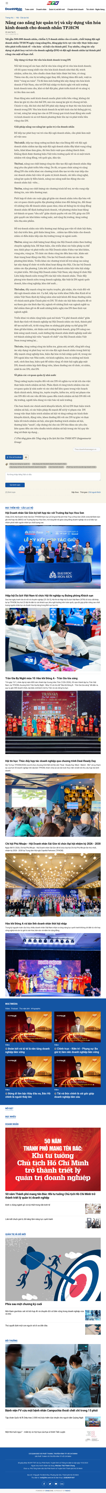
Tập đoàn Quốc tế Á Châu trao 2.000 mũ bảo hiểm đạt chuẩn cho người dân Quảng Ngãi (44, 1417)
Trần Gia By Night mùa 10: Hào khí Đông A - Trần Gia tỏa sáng (41, 678)
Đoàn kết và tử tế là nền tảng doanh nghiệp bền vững (27, 1050)
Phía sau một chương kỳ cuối (23, 1304)
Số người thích (95, 492)
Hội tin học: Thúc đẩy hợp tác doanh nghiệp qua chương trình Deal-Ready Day (50, 761)
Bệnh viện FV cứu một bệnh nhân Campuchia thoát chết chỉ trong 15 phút (51, 1410)
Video (7, 1009)
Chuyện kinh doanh (75, 9)
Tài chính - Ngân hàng (95, 9)
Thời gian (84, 492)
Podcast (14, 1009)
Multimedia (11, 1003)
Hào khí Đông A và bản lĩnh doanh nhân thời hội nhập (36, 923)
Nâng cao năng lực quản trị (19, 464)
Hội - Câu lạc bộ (22, 18)
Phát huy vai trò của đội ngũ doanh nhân (81, 467)
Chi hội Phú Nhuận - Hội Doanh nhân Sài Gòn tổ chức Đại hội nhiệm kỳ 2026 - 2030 (53, 843)
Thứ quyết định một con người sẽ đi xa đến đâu (26, 1325)
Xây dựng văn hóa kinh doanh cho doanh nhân (49, 464)
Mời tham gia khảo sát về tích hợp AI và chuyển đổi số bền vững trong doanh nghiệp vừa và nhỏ (44, 1312)
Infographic (35, 1009)
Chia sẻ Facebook (15, 457)
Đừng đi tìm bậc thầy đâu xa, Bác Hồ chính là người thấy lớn (27, 1095)
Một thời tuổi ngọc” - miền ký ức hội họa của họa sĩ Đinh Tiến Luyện (35, 1432)
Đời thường (11, 1340)
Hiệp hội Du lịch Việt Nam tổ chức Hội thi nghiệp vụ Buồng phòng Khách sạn (49, 595)
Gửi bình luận (15, 485)
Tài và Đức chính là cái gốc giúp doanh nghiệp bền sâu (74, 1095)
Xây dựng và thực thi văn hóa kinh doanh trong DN (28, 467)
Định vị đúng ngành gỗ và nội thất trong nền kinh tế (27, 1205)
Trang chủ (9, 18)
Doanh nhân (41, 9)
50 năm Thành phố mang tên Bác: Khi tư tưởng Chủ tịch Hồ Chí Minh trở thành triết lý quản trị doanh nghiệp (50, 1195)
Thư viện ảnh (24, 1009)
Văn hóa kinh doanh (56, 467)
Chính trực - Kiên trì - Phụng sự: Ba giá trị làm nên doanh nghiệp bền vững (76, 1050)
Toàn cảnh (29, 9)
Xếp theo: (75, 492)
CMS (49, 1491)
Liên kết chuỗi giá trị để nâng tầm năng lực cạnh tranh (29, 1219)
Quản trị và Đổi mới (57, 9)
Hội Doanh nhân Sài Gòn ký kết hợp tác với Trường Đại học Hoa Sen (44, 512)
